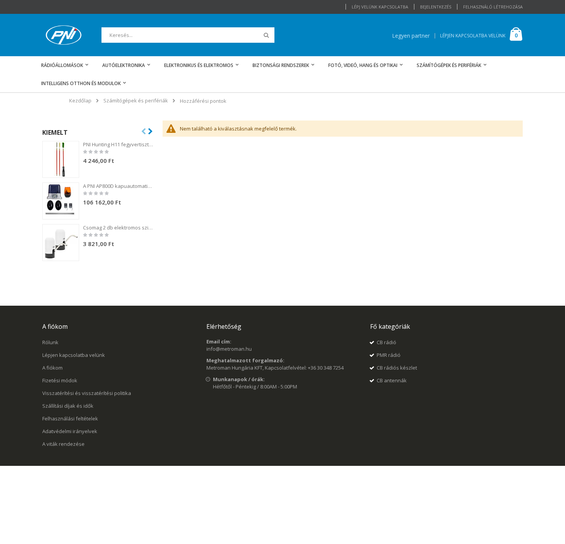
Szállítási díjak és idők (67, 405)
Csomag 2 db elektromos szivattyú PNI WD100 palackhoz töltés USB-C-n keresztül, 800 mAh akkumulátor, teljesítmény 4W (118, 227)
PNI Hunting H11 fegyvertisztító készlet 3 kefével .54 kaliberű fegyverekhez (118, 144)
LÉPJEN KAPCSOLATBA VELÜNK (472, 35)
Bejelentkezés (435, 7)
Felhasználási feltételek (70, 418)
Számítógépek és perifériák (135, 100)
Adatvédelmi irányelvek (69, 431)
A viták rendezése (63, 443)
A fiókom (52, 367)
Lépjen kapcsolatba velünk (73, 355)
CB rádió (386, 342)
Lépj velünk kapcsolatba (380, 7)
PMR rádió (388, 355)
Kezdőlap (80, 100)
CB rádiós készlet (397, 367)
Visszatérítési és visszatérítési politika (86, 393)
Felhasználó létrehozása (493, 7)
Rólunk (50, 342)
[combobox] (187, 35)
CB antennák (392, 380)
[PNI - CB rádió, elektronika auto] (63, 35)
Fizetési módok (59, 380)
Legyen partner (411, 35)
